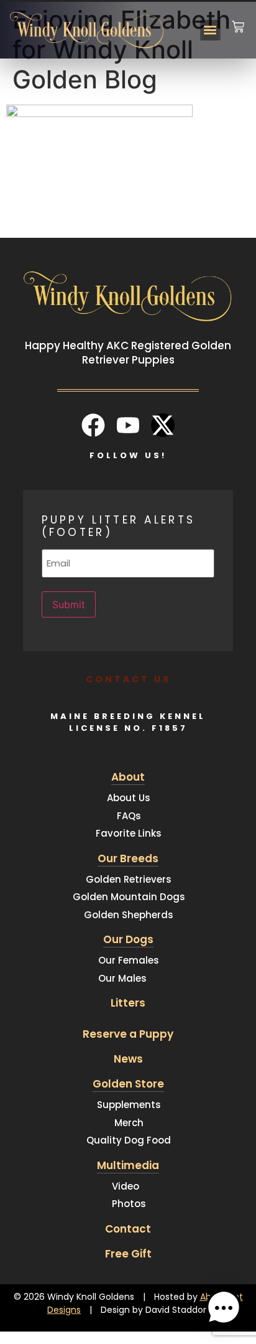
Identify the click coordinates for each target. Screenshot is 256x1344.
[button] (210, 30)
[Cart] (238, 19)
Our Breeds (128, 858)
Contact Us (128, 679)
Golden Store (128, 1083)
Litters (128, 1002)
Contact (128, 1228)
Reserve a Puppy (128, 1034)
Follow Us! (128, 455)
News (128, 1058)
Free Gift (128, 1253)
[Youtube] (128, 425)
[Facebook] (93, 425)
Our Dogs (128, 939)
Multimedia (128, 1165)
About (128, 776)
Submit (68, 604)
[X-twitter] (163, 425)
